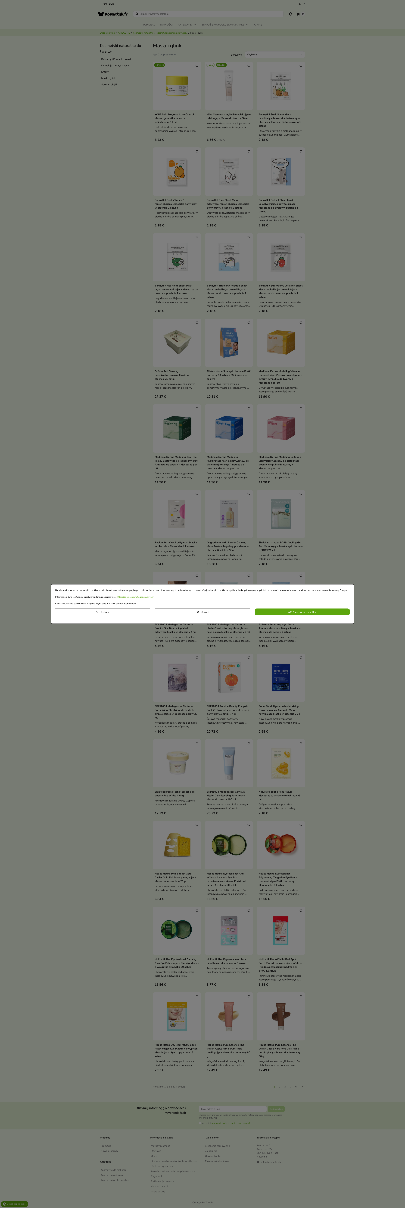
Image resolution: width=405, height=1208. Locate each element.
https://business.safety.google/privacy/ (135, 596)
